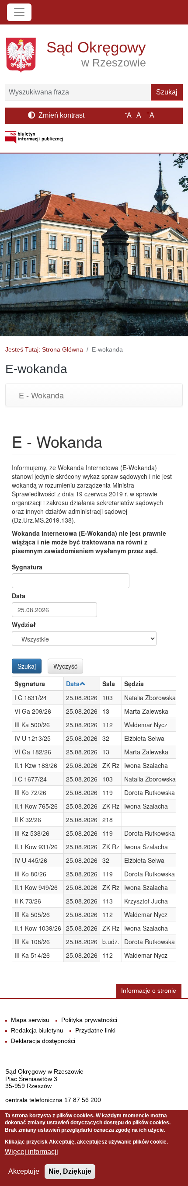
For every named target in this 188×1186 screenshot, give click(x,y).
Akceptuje (23, 1171)
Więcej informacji (31, 1151)
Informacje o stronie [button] (148, 990)
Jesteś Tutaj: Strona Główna (44, 349)
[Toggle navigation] (19, 12)
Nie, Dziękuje (70, 1171)
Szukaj (167, 92)
